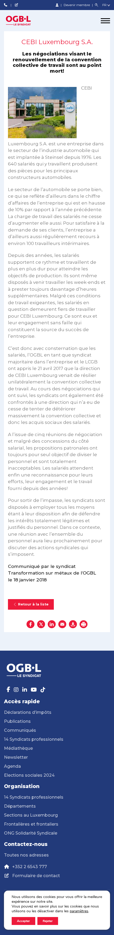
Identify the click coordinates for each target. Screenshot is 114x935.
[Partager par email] (62, 624)
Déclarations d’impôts (27, 712)
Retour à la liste (33, 604)
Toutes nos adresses (26, 855)
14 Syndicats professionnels (33, 739)
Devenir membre (77, 5)
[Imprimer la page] (83, 624)
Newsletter (16, 757)
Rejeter (48, 921)
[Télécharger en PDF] (73, 624)
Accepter (23, 921)
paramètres (79, 911)
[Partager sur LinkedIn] (52, 624)
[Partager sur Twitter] (41, 624)
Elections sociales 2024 (29, 775)
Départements (20, 806)
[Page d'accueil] (24, 20)
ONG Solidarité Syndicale (30, 833)
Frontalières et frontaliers (31, 824)
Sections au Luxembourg (31, 815)
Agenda (12, 766)
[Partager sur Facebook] (30, 624)
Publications (17, 721)
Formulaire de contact (36, 875)
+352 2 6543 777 (29, 866)
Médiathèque (18, 748)
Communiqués (20, 730)
